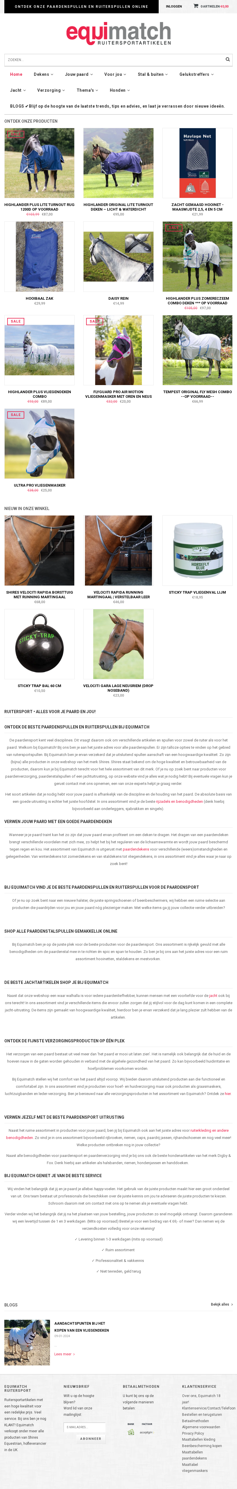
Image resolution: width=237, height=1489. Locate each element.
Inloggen (174, 6)
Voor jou (113, 74)
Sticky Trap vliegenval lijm (197, 592)
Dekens (41, 74)
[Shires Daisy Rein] (118, 256)
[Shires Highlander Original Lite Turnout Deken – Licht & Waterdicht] (118, 163)
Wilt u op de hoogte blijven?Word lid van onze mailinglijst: (79, 1405)
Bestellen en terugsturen (202, 1415)
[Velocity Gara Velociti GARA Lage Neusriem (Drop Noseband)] (118, 644)
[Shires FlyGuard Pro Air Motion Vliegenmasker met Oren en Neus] (118, 350)
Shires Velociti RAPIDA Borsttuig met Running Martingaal (39, 594)
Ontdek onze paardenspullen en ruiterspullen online (81, 7)
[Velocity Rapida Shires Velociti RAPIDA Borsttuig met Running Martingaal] (39, 550)
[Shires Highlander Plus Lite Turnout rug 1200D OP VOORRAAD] (39, 163)
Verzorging (49, 90)
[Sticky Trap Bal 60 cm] (39, 644)
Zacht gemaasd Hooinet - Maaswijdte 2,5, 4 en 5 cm (197, 207)
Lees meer (63, 1354)
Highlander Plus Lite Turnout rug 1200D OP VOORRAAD (39, 207)
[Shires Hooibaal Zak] (39, 256)
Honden (118, 90)
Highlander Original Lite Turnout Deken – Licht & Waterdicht (118, 207)
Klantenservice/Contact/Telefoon (209, 1408)
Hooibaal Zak (39, 298)
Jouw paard (77, 74)
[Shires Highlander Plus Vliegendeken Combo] (39, 350)
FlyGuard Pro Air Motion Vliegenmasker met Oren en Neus (118, 394)
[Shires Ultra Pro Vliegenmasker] (39, 443)
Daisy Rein (118, 298)
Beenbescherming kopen (202, 1446)
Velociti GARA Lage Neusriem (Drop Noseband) (118, 688)
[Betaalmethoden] (131, 1424)
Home (16, 74)
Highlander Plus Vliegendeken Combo (39, 394)
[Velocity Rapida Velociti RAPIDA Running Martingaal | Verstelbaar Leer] (118, 550)
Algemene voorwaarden (201, 1427)
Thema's (85, 90)
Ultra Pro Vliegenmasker (39, 485)
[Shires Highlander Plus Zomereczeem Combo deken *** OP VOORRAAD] (197, 256)
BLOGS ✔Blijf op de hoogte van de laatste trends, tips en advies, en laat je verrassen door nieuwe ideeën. (117, 106)
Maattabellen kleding (198, 1440)
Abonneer (90, 1439)
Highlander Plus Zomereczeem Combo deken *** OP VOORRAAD (197, 300)
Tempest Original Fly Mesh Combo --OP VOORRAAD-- (197, 394)
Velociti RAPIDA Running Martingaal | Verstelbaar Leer (118, 594)
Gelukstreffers (194, 74)
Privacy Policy (193, 1433)
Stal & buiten (151, 74)
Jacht (16, 90)
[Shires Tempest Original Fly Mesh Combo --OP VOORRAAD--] (197, 350)
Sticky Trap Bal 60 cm (39, 686)
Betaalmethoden (195, 1421)
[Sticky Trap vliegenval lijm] (197, 550)
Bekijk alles (220, 1304)
